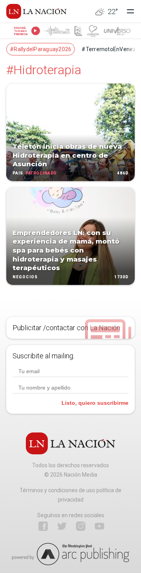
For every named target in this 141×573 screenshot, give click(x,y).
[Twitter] (62, 526)
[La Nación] (36, 11)
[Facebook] (43, 526)
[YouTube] (99, 526)
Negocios (25, 277)
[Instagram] (80, 526)
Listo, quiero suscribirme (94, 403)
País (18, 173)
